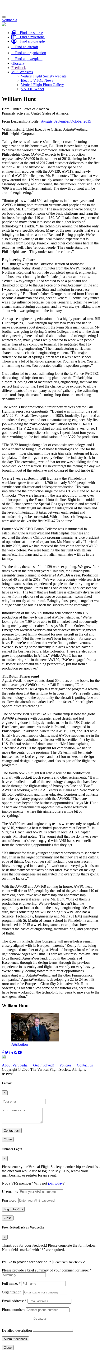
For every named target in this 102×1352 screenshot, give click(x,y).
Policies (65, 1065)
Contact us (85, 1065)
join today (55, 1183)
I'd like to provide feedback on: (26, 1262)
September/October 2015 (65, 121)
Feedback (18, 68)
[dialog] (51, 1183)
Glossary (18, 63)
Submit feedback (15, 1339)
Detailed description (17, 1330)
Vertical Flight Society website (43, 76)
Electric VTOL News (37, 80)
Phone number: (13, 1310)
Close (8, 1139)
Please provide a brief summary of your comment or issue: (47, 1270)
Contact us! (12, 1130)
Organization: (12, 1292)
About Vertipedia (15, 1065)
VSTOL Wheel (32, 89)
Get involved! (43, 1065)
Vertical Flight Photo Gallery (42, 85)
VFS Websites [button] (22, 72)
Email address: (14, 1301)
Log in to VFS (13, 1209)
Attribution (19, 1044)
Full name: (11, 1283)
